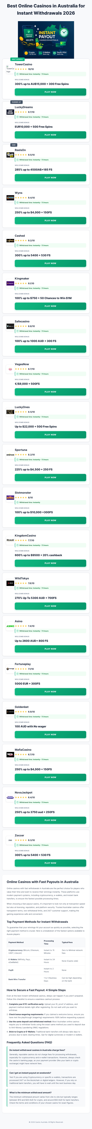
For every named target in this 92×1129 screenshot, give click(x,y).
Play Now (50, 92)
